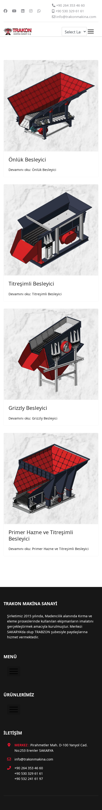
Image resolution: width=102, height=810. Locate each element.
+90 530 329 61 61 (70, 11)
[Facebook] (5, 10)
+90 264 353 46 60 (70, 5)
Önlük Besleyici (27, 159)
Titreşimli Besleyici (31, 283)
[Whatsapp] (39, 10)
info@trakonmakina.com (76, 16)
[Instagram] (30, 10)
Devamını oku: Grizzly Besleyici (33, 418)
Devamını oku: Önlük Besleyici (32, 169)
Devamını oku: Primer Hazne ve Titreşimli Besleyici (49, 548)
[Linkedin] (22, 10)
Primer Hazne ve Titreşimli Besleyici (41, 535)
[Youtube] (14, 10)
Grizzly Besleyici (28, 407)
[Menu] (91, 31)
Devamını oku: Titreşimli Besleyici (35, 294)
